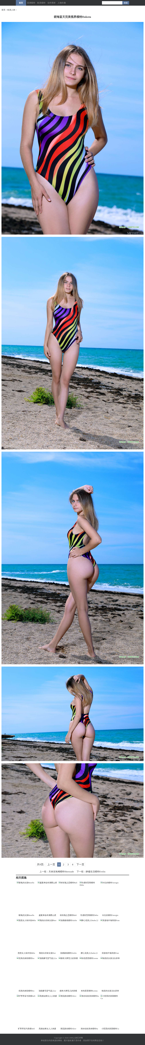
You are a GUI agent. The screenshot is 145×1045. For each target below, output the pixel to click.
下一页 (80, 864)
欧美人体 (11, 10)
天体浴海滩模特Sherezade (61, 871)
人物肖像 (62, 3)
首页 (21, 3)
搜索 (126, 3)
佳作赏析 (51, 3)
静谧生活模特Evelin (95, 871)
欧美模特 (41, 3)
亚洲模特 (31, 3)
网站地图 (87, 1038)
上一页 (51, 864)
